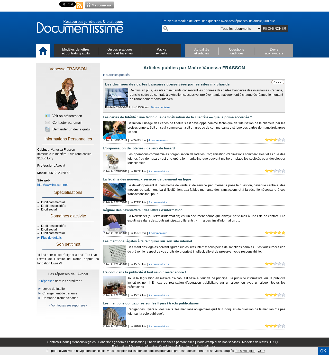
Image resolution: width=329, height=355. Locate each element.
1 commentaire (158, 202)
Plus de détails (51, 237)
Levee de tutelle (53, 289)
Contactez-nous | (59, 342)
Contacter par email (66, 122)
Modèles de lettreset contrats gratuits (76, 51)
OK (323, 351)
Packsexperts (161, 51)
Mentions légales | (85, 342)
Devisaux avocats (274, 51)
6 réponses (46, 281)
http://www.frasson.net (52, 185)
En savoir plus (245, 351)
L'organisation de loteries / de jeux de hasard (139, 148)
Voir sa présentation (66, 116)
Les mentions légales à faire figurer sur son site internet (147, 241)
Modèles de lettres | (256, 342)
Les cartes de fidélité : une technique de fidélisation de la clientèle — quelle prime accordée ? (177, 117)
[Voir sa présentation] (67, 108)
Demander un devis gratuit (71, 129)
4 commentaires (159, 140)
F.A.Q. (274, 342)
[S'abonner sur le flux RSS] (79, 9)
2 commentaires (159, 171)
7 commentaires (159, 326)
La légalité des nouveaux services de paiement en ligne (147, 179)
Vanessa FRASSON (68, 69)
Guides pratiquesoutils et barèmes (120, 51)
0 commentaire (160, 107)
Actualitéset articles (201, 51)
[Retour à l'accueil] (79, 26)
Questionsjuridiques (236, 51)
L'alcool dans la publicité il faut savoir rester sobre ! (144, 272)
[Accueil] (43, 51)
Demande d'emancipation (60, 298)
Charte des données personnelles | (172, 342)
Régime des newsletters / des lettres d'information (142, 210)
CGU (261, 351)
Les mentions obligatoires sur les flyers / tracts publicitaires (151, 303)
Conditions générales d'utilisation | (122, 342)
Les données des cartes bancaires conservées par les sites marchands (167, 84)
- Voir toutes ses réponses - (68, 305)
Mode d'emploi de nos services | (219, 342)
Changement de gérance (59, 293)
